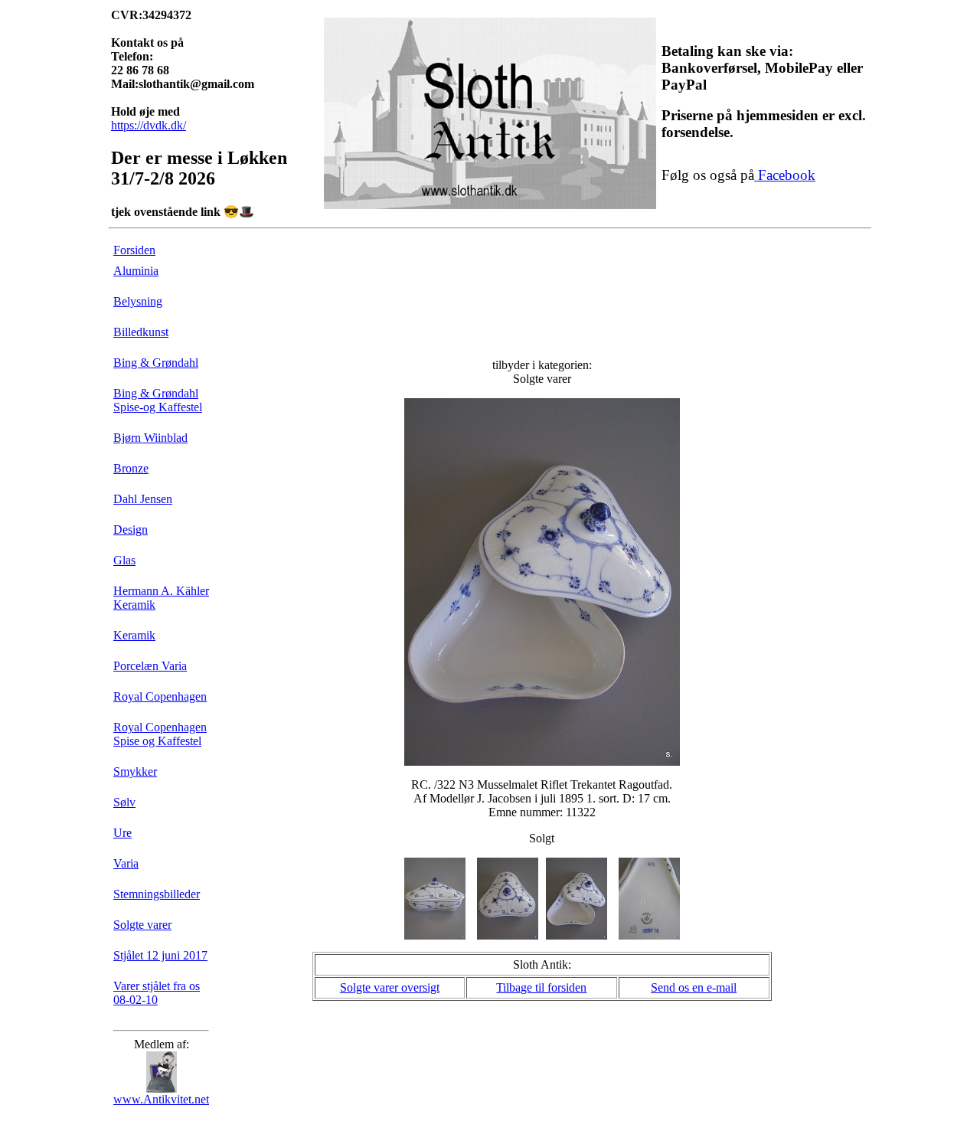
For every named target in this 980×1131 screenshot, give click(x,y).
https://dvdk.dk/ (148, 125)
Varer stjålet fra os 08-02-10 (156, 992)
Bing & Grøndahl (155, 362)
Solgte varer (142, 924)
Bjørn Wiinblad (150, 437)
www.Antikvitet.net (161, 1099)
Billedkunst (140, 331)
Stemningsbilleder (156, 894)
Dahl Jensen (142, 498)
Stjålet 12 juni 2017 (160, 955)
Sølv (124, 802)
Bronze (131, 468)
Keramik (134, 635)
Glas (124, 560)
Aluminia (135, 270)
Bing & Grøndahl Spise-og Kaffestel (157, 400)
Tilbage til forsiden (541, 987)
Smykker (135, 771)
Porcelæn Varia (150, 665)
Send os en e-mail (694, 987)
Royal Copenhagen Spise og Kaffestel (160, 734)
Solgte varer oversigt (389, 987)
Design (130, 529)
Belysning (137, 301)
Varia (126, 863)
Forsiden (134, 250)
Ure (122, 832)
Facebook (784, 175)
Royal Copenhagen (160, 696)
